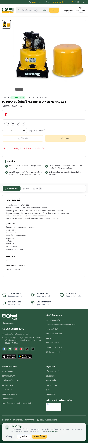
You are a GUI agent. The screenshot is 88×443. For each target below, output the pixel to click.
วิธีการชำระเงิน (7, 385)
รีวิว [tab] (38, 188)
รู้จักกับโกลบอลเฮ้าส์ (53, 320)
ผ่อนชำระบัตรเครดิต (9, 394)
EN (78, 2)
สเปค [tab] (27, 188)
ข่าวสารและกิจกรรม (53, 351)
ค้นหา (54, 10)
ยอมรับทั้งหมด (39, 436)
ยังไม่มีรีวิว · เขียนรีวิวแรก (12, 106)
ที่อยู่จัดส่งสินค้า (52, 385)
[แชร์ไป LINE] (13, 124)
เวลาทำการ (29, 420)
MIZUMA (5, 97)
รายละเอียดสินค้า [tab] (13, 188)
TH (73, 2)
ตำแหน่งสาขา (7, 389)
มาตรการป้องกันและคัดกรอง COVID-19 (61, 324)
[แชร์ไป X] (18, 124)
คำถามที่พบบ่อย (7, 371)
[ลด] (11, 130)
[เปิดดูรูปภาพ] (49, 56)
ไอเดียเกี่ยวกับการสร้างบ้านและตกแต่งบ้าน (17, 403)
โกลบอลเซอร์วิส (7, 398)
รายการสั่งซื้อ (51, 380)
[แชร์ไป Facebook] (8, 124)
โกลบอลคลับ (50, 394)
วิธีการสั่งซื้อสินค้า (8, 375)
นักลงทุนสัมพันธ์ (52, 329)
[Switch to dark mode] (84, 2)
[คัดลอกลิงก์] (23, 124)
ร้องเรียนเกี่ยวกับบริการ (48, 420)
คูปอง (48, 389)
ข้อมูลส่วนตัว (50, 375)
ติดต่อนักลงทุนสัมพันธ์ (54, 333)
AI (46, 10)
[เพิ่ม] (24, 130)
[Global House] (8, 10)
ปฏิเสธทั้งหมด (24, 436)
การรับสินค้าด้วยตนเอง (10, 380)
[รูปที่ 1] (6, 24)
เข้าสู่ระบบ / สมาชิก (53, 371)
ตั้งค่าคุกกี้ (10, 436)
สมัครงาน (49, 338)
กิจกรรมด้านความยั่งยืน (54, 347)
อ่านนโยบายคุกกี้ (52, 431)
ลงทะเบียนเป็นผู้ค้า (52, 342)
